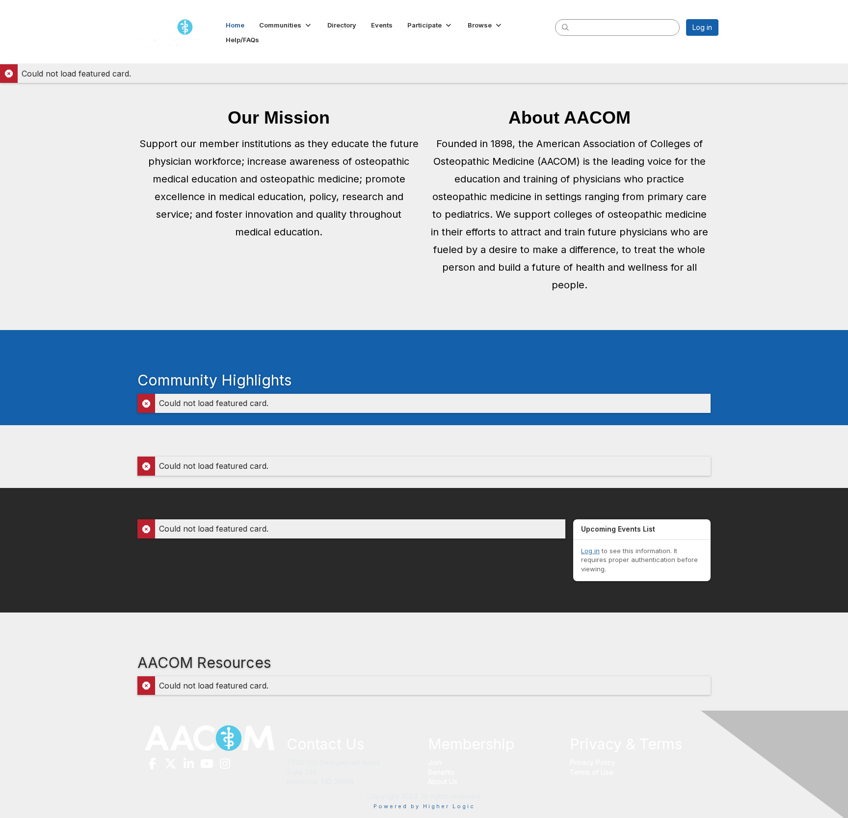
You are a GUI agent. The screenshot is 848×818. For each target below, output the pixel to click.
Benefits (441, 772)
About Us (442, 781)
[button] (286, 25)
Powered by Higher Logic (424, 806)
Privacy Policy (592, 762)
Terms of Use (591, 772)
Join (435, 762)
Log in (702, 27)
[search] (565, 27)
